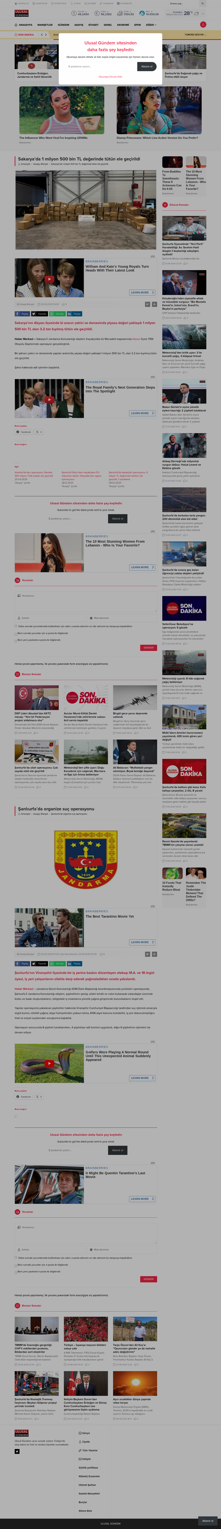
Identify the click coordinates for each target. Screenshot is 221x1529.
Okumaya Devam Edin (110, 76)
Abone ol (146, 66)
